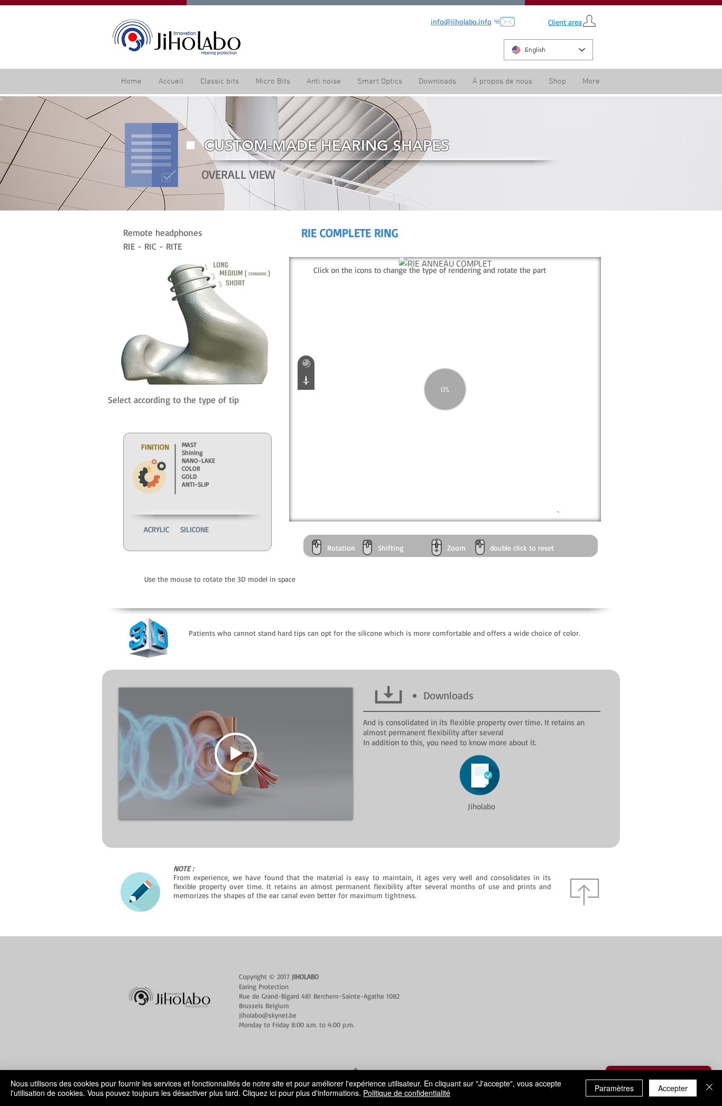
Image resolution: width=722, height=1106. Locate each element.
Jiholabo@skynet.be (268, 1015)
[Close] (709, 1088)
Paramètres (614, 1088)
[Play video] (236, 754)
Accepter (673, 1088)
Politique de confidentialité (406, 1092)
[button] (502, 81)
